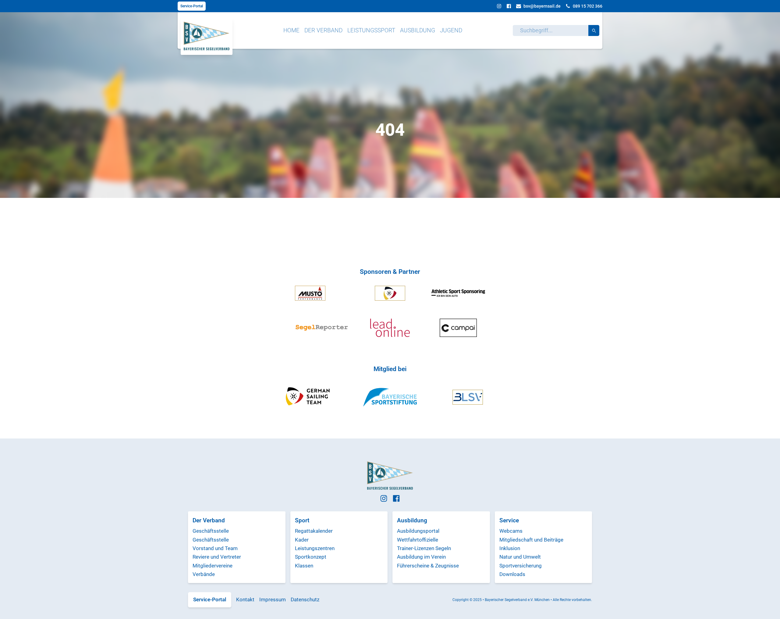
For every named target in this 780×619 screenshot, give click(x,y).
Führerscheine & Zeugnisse (428, 566)
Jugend (451, 30)
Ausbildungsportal (418, 531)
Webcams (511, 531)
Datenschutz (305, 599)
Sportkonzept (310, 557)
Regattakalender (314, 531)
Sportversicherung (520, 566)
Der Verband (323, 30)
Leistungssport (371, 30)
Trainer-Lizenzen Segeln (424, 548)
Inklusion (509, 548)
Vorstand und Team (215, 548)
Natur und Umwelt (520, 557)
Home (291, 30)
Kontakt (245, 599)
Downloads (512, 574)
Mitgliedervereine (212, 566)
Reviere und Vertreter (217, 557)
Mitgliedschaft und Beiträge (531, 540)
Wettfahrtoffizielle (417, 540)
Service (509, 520)
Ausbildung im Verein (421, 557)
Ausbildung (417, 30)
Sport (302, 520)
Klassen (304, 566)
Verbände (204, 574)
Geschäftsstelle (211, 531)
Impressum (272, 599)
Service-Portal (191, 6)
